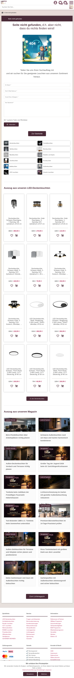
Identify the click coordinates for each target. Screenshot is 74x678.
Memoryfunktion (7, 628)
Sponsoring (29, 636)
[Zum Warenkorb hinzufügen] (16, 235)
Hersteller (53, 632)
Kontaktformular (55, 659)
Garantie (29, 638)
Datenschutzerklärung (29, 670)
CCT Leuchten (6, 625)
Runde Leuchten (7, 623)
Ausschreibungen (55, 623)
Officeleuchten (6, 634)
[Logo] (4, 3)
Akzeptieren (30, 674)
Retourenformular (31, 625)
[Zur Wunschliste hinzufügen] (11, 235)
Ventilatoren (6, 636)
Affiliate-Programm (56, 621)
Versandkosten (30, 628)
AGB (51, 651)
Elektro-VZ (53, 636)
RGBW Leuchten (7, 630)
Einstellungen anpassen (44, 670)
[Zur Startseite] (2, 13)
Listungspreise (30, 630)
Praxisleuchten (6, 632)
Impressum (53, 653)
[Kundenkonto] (55, 2)
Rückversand (30, 634)
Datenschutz (54, 655)
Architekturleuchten (8, 621)
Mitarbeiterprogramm (56, 630)
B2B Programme (55, 628)
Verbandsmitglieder (56, 625)
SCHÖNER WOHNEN (9, 638)
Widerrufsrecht (54, 657)
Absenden (12, 124)
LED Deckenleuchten (8, 619)
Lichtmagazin (30, 632)
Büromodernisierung (32, 621)
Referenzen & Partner (57, 619)
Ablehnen (44, 674)
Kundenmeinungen (32, 623)
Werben (52, 634)
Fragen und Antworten (33, 619)
